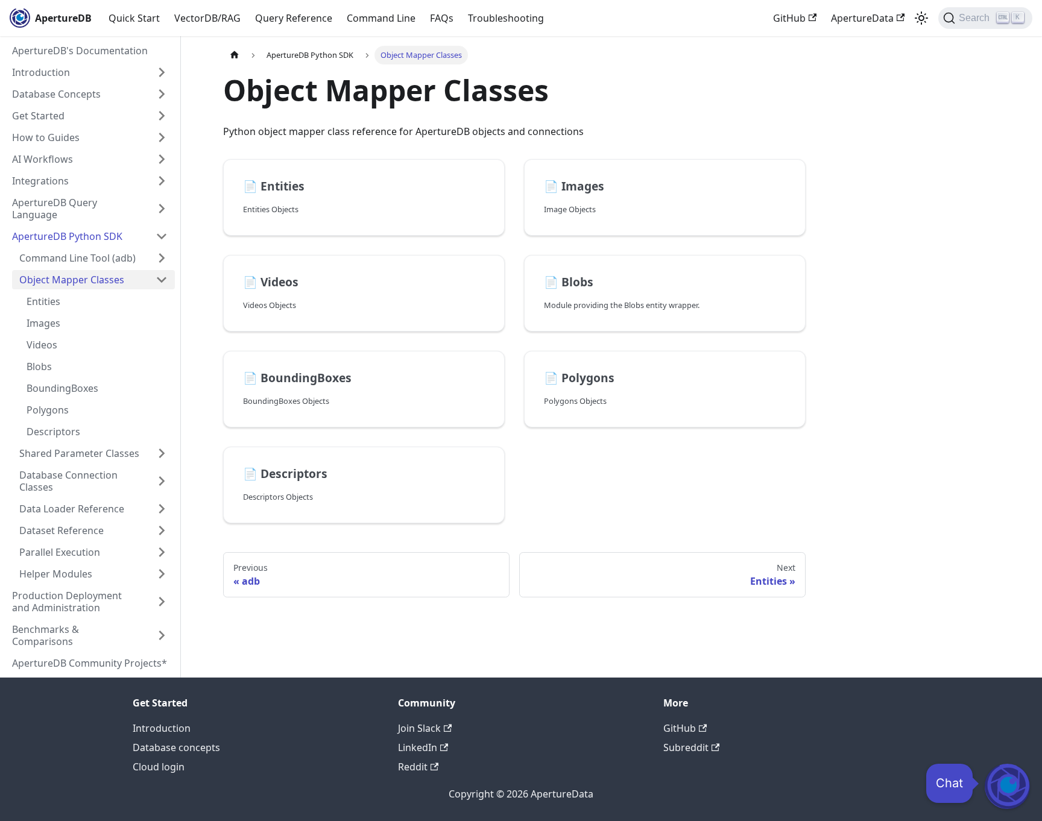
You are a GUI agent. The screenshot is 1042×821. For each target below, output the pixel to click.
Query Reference (293, 18)
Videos (42, 344)
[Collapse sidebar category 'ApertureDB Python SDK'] (161, 236)
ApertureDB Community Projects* (89, 663)
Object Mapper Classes (71, 279)
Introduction (41, 72)
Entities (43, 301)
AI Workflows (42, 159)
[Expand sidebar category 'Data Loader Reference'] (161, 508)
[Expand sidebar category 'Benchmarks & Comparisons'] (161, 635)
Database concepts (176, 747)
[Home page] (234, 55)
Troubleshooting (506, 18)
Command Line (381, 18)
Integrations (40, 180)
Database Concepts (56, 94)
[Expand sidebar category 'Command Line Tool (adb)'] (161, 258)
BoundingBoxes (62, 388)
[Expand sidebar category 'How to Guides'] (161, 137)
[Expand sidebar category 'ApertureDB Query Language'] (161, 208)
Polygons (48, 410)
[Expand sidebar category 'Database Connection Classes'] (161, 481)
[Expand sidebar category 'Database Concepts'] (161, 94)
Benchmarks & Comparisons (45, 635)
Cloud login (159, 766)
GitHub (789, 18)
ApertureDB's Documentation (80, 50)
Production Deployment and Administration (67, 601)
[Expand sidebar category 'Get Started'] (161, 115)
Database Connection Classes (68, 481)
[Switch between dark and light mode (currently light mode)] (921, 18)
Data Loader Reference (71, 508)
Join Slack (419, 728)
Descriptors (53, 431)
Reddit (413, 766)
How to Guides (46, 137)
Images (43, 323)
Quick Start (134, 18)
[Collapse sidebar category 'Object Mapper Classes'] (161, 279)
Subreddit (686, 747)
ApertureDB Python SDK (67, 236)
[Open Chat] (1007, 786)
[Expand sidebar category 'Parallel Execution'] (161, 552)
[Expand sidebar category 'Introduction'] (161, 72)
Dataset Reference (61, 530)
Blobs (39, 366)
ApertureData (862, 18)
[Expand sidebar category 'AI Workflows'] (161, 159)
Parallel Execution (59, 552)
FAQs (441, 18)
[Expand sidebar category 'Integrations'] (161, 180)
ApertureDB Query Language (54, 208)
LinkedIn (417, 747)
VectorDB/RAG (207, 18)
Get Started (38, 115)
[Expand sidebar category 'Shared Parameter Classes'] (161, 453)
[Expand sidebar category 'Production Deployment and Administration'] (161, 601)
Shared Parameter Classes (79, 453)
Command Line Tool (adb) (77, 258)
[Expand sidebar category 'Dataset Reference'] (161, 530)
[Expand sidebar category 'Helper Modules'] (161, 574)
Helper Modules (55, 573)
